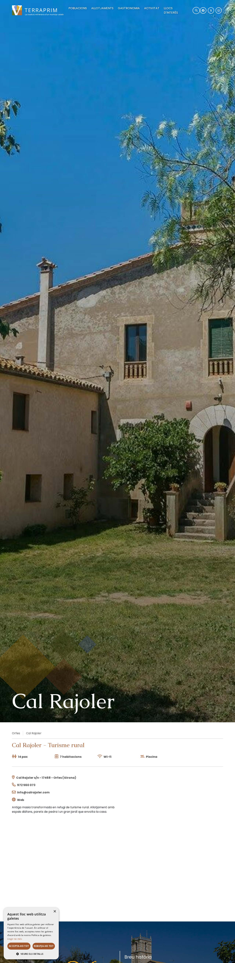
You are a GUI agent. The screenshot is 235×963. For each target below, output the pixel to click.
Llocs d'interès (171, 10)
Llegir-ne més (14, 938)
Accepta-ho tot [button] (19, 946)
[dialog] (31, 933)
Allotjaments (102, 8)
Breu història (138, 957)
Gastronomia (129, 8)
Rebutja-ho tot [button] (43, 946)
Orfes (16, 733)
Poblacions (77, 8)
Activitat (151, 8)
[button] (31, 954)
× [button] (54, 911)
